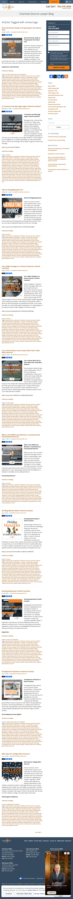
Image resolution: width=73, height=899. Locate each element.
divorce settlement (21, 82)
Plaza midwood (22, 92)
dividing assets (27, 80)
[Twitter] (55, 76)
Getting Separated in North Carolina (16, 591)
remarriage (37, 92)
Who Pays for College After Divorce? (16, 754)
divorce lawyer (31, 162)
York (13, 98)
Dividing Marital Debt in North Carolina (17, 511)
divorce (28, 295)
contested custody (6, 79)
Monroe (21, 91)
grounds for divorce (25, 85)
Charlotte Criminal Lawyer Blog (57, 136)
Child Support (16, 77)
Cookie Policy (39, 878)
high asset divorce (10, 86)
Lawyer (25, 89)
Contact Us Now (59, 67)
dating (39, 486)
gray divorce (16, 85)
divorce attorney (23, 162)
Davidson (4, 80)
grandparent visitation (7, 85)
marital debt (5, 575)
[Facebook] (51, 76)
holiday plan (39, 86)
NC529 (24, 819)
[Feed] (66, 76)
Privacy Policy (58, 62)
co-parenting (29, 77)
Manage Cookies (39, 893)
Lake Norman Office (32, 849)
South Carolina (35, 94)
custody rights (33, 79)
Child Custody (10, 74)
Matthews (4, 91)
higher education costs (15, 816)
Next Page (37, 832)
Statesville (24, 95)
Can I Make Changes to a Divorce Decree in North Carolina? (21, 267)
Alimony (28, 76)
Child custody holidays (7, 77)
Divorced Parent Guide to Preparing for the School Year (21, 29)
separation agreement (17, 822)
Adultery (51, 102)
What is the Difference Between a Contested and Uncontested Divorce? (21, 436)
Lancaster (15, 89)
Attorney (33, 76)
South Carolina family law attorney (24, 580)
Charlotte (38, 76)
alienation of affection (20, 76)
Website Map (60, 841)
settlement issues (27, 822)
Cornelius (23, 79)
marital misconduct (30, 495)
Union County (15, 97)
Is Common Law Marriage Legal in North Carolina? (21, 106)
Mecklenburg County (32, 173)
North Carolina (22, 174)
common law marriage (18, 159)
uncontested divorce (7, 97)
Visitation (22, 722)
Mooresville (26, 91)
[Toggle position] (65, 853)
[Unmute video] (48, 853)
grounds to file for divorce (8, 168)
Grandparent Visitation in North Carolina (18, 671)
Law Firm (20, 89)
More (70, 2)
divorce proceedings (11, 82)
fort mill (21, 83)
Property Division (54, 104)
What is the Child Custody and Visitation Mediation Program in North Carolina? (57, 159)
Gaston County (30, 165)
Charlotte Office (7, 849)
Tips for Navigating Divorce (12, 190)
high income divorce (20, 86)
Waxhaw (7, 98)
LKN (28, 89)
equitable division (6, 165)
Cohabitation (53, 109)
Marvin (40, 89)
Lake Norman (9, 89)
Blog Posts (68, 841)
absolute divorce (10, 76)
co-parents (35, 77)
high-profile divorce (31, 86)
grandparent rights (32, 83)
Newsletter (44, 2)
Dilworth (9, 80)
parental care (9, 92)
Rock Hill (16, 94)
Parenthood (23, 74)
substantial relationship (33, 95)
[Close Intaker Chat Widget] (68, 853)
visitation (22, 97)
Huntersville (34, 88)
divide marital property (17, 80)
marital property (34, 89)
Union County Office (56, 849)
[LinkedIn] (58, 76)
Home (4, 2)
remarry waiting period (7, 94)
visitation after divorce (30, 97)
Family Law (11, 83)
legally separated (20, 495)
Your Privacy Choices (29, 878)
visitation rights (30, 180)
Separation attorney (17, 177)
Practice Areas (32, 2)
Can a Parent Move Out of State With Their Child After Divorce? (21, 351)
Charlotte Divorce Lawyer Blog (8, 7)
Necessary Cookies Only (24, 893)
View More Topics (53, 113)
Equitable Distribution (33, 164)
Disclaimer (46, 841)
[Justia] (62, 76)
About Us (21, 2)
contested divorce (15, 79)
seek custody (22, 94)
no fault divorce (8, 498)
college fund (18, 809)
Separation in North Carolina (56, 154)
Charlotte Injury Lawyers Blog (56, 140)
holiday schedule (6, 88)
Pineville (15, 92)
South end (18, 95)
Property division (30, 92)
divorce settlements (32, 82)
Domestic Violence (54, 111)
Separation (28, 94)
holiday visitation (15, 88)
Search (59, 127)
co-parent (23, 77)
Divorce (16, 74)
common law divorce (7, 159)
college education (10, 809)
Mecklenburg (10, 91)
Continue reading (7, 71)
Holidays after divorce (25, 88)
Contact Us (54, 2)
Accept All (8, 893)
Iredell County (11, 171)
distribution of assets (17, 565)
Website (12, 2)
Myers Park (32, 91)
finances (16, 83)
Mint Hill (16, 91)
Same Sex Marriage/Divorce (57, 106)
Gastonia (25, 83)
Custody (28, 79)
